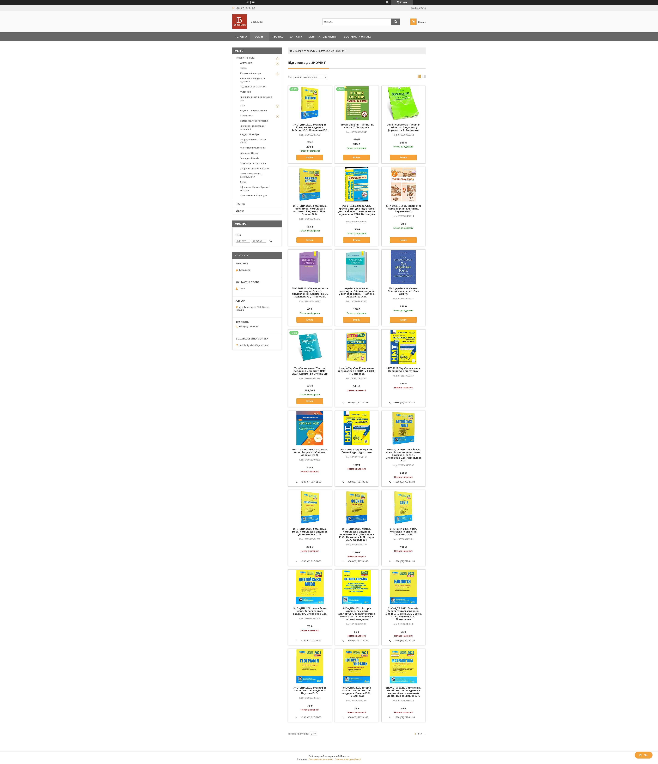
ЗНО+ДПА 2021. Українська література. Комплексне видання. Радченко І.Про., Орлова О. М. (309, 210)
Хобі (242, 105)
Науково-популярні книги (253, 110)
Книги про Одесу (249, 153)
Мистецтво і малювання (253, 147)
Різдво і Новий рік (249, 134)
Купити (309, 157)
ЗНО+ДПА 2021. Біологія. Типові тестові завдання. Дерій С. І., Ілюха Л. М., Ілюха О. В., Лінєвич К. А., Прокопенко (403, 614)
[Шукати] (395, 22)
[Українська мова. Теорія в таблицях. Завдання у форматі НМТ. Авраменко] (403, 103)
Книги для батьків (249, 158)
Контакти (295, 36)
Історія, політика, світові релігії (253, 141)
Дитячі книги (246, 63)
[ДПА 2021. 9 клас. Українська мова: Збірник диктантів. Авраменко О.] (403, 184)
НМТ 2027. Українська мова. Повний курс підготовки (403, 369)
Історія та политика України (255, 168)
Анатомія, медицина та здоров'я (252, 80)
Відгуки (240, 210)
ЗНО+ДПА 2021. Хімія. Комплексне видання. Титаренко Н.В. (403, 532)
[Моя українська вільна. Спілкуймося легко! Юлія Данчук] (403, 267)
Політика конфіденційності (348, 759)
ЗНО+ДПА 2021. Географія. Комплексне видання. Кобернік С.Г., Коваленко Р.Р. (309, 127)
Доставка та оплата (357, 36)
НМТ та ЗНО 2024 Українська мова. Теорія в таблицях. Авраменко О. (309, 452)
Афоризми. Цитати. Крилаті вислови (254, 189)
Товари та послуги (305, 51)
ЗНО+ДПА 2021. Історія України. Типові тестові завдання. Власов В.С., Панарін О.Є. (356, 691)
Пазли (243, 68)
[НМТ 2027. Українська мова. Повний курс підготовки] (403, 347)
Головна (241, 36)
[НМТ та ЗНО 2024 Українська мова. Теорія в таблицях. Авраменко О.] (310, 428)
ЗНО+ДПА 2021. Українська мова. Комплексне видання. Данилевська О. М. (309, 532)
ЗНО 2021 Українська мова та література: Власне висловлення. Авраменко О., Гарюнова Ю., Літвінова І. (310, 292)
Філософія (245, 92)
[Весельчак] (239, 28)
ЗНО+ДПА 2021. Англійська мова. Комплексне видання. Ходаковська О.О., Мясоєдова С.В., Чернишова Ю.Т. (403, 455)
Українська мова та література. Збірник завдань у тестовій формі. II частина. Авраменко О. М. (357, 292)
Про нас (277, 36)
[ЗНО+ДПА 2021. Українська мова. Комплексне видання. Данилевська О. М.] (310, 507)
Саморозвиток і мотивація (254, 121)
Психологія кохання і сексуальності (251, 175)
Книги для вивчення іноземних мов (256, 98)
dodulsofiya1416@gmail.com (254, 345)
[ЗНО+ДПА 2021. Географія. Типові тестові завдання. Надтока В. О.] (310, 666)
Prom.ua (345, 756)
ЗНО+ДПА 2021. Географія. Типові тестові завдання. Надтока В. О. (309, 690)
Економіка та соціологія (253, 163)
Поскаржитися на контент (321, 759)
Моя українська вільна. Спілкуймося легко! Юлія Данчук (403, 291)
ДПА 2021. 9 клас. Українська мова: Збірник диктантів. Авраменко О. (403, 209)
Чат (646, 755)
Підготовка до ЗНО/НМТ (253, 86)
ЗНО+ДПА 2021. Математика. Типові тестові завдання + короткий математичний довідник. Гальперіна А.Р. (403, 691)
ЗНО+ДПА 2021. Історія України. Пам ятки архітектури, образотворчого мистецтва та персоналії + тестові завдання (356, 614)
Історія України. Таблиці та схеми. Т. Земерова (357, 126)
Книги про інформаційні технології (252, 127)
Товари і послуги (245, 57)
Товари (258, 36)
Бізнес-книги (246, 115)
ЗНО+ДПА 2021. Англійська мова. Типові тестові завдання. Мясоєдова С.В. (310, 611)
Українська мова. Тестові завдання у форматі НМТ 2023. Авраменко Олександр (310, 371)
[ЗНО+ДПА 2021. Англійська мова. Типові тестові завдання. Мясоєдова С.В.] (310, 587)
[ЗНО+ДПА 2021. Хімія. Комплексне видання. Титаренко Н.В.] (403, 507)
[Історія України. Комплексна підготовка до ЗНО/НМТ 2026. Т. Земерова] (357, 347)
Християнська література (253, 195)
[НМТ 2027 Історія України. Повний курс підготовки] (357, 428)
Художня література (251, 73)
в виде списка (424, 77)
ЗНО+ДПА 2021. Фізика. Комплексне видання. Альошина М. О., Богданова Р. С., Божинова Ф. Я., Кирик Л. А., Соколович (356, 534)
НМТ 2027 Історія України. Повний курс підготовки (357, 451)
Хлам (243, 182)
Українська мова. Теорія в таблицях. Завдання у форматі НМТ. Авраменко (403, 127)
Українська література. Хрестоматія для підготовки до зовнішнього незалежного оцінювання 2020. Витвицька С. (356, 211)
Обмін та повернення (322, 36)
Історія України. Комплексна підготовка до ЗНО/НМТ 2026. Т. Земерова (356, 371)
